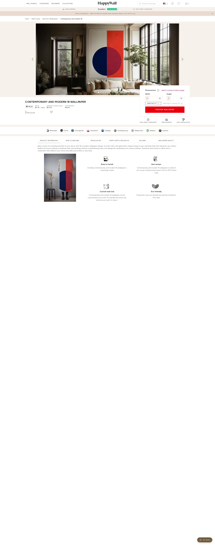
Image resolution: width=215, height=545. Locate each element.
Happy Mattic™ (152, 103)
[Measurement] (158, 90)
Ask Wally (206, 540)
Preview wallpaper (164, 110)
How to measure (72, 140)
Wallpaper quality (166, 140)
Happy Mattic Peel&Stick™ (171, 103)
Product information (49, 140)
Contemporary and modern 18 (71, 19)
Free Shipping (70, 9)
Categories (44, 3)
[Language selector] (165, 4)
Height (169, 94)
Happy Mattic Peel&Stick (119, 140)
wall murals (31, 3)
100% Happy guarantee (144, 9)
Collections (67, 3)
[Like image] (51, 112)
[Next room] (182, 59)
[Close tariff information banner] (212, 13)
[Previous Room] (32, 59)
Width (147, 94)
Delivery (142, 140)
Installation (96, 140)
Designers (56, 3)
